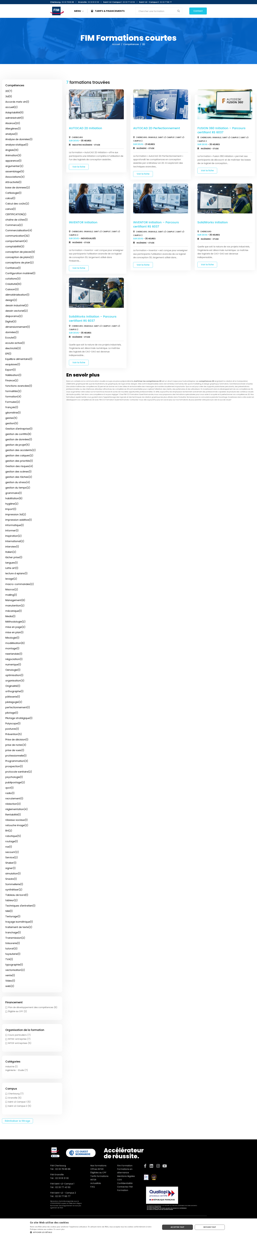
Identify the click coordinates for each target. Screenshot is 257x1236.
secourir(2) (12, 852)
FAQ (92, 1186)
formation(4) (13, 396)
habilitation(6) (13, 498)
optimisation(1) (14, 675)
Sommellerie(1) (14, 884)
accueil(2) (11, 107)
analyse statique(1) (16, 144)
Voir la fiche (78, 166)
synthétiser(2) (13, 889)
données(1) (12, 332)
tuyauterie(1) (12, 954)
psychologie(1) (14, 777)
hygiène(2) (11, 503)
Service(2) (11, 857)
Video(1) (10, 980)
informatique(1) (14, 525)
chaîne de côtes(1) (16, 219)
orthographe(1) (14, 691)
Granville (152, 137)
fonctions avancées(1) (18, 385)
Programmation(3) (16, 761)
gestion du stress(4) (17, 482)
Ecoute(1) (10, 337)
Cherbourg (77, 137)
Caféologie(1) (13, 193)
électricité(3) (13, 348)
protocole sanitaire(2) (18, 771)
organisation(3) (14, 680)
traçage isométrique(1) (19, 921)
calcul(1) (10, 198)
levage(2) (11, 578)
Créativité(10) (13, 284)
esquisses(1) (12, 364)
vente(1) (10, 975)
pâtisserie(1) (12, 696)
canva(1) (10, 209)
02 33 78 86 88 (62, 1169)
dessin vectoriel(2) (16, 310)
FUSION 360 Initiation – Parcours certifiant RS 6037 (221, 130)
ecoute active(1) (15, 343)
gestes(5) (11, 418)
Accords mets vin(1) (17, 101)
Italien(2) (10, 552)
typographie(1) (14, 964)
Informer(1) (12, 530)
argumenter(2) (14, 166)
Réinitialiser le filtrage (17, 1121)
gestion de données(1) (18, 439)
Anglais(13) (11, 150)
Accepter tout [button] (177, 1227)
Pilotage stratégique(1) (19, 718)
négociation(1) (14, 659)
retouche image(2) (16, 825)
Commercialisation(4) (18, 230)
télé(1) (9, 911)
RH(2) (8, 830)
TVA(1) (9, 959)
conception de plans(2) (19, 257)
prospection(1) (14, 766)
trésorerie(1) (12, 943)
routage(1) (11, 841)
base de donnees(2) (17, 187)
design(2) (11, 300)
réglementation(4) (16, 809)
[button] (93, 1232)
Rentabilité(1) (13, 814)
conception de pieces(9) (20, 251)
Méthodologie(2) (15, 621)
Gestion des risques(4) (19, 466)
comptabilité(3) (14, 246)
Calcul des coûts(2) (17, 203)
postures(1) (12, 728)
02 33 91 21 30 (62, 1178)
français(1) (11, 407)
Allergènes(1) (13, 128)
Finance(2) (11, 380)
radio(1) (10, 793)
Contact (198, 10)
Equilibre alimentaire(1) (18, 359)
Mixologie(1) (12, 637)
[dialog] (128, 1227)
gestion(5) (11, 423)
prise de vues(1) (14, 750)
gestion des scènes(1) (18, 471)
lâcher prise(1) (13, 557)
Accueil (116, 44)
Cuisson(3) (12, 289)
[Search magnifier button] (178, 11)
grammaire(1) (13, 493)
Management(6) (15, 600)
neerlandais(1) (13, 653)
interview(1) (12, 546)
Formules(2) (12, 402)
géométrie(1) (13, 412)
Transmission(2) (15, 937)
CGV (119, 1179)
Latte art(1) (11, 568)
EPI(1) (8, 353)
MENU (78, 11)
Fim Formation (124, 1165)
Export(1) (10, 369)
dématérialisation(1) (17, 294)
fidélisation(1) (13, 375)
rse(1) (8, 846)
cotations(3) (13, 278)
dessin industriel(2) (16, 305)
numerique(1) (13, 664)
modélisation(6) (15, 643)
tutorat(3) (11, 948)
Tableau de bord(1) (16, 895)
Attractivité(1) (13, 182)
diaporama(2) (14, 316)
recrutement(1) (14, 798)
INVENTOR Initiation (83, 222)
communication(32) (17, 235)
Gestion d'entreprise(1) (19, 428)
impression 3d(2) (15, 514)
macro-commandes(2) (19, 584)
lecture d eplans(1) (16, 573)
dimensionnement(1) (17, 327)
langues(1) (11, 562)
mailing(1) (11, 594)
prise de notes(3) (15, 745)
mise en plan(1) (14, 632)
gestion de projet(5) (17, 444)
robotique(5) (13, 836)
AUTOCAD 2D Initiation (85, 128)
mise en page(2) (15, 627)
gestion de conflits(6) (18, 434)
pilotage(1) (11, 712)
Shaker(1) (10, 862)
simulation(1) (13, 873)
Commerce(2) (14, 225)
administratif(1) (14, 118)
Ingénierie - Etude (91, 144)
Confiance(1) (13, 268)
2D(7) (8, 91)
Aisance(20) (12, 123)
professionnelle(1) (16, 755)
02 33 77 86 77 (62, 1196)
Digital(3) (10, 321)
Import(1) (10, 509)
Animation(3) (13, 155)
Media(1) (10, 616)
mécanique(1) (13, 611)
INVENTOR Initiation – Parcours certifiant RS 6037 (156, 224)
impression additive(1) (18, 519)
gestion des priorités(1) (19, 461)
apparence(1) (13, 160)
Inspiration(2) (13, 536)
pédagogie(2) (13, 702)
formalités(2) (13, 391)
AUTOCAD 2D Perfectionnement (156, 128)
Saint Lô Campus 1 (166, 137)
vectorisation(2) (15, 970)
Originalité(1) (12, 686)
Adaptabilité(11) (14, 112)
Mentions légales (126, 1176)
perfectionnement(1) (17, 707)
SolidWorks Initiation (212, 222)
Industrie (77, 144)
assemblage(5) (14, 171)
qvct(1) (9, 787)
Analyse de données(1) (19, 139)
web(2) (9, 986)
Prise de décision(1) (16, 739)
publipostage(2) (15, 782)
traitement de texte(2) (18, 927)
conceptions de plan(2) (19, 262)
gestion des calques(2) (19, 455)
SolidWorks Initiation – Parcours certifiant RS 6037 (92, 318)
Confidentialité (125, 1183)
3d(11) (8, 96)
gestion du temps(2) (17, 487)
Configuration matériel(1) (20, 273)
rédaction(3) (13, 804)
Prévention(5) (13, 734)
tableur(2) (11, 900)
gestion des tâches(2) (18, 477)
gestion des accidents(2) (20, 450)
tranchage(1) (13, 932)
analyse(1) (11, 134)
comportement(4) (16, 241)
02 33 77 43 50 (62, 1187)
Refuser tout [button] (209, 1227)
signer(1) (10, 868)
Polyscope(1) (13, 723)
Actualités (95, 1183)
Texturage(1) (12, 916)
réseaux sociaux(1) (16, 820)
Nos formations (98, 1165)
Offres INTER (96, 1169)
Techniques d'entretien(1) (20, 905)
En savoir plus (59, 1229)
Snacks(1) (11, 879)
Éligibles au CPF (98, 1172)
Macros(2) (11, 589)
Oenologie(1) (12, 670)
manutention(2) (14, 605)
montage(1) (12, 648)
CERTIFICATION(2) (15, 214)
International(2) (14, 541)
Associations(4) (15, 176)
